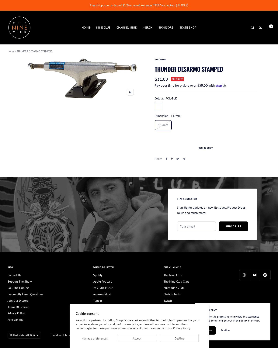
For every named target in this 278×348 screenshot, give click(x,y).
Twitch (168, 300)
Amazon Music (102, 294)
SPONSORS (165, 27)
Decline (179, 338)
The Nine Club (173, 275)
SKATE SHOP (187, 27)
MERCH (147, 27)
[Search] (252, 27)
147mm (163, 125)
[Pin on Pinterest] (172, 159)
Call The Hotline (18, 288)
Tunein (97, 300)
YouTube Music (103, 288)
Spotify (97, 275)
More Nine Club (174, 288)
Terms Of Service (18, 307)
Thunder (160, 59)
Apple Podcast (102, 281)
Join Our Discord (18, 300)
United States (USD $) (22, 335)
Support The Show (20, 281)
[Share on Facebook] (166, 159)
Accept (137, 338)
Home (11, 51)
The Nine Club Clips (176, 281)
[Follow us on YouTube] (255, 275)
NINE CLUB (103, 27)
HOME (86, 27)
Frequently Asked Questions (25, 294)
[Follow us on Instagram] (244, 275)
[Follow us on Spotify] (265, 275)
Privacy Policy (181, 328)
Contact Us (14, 275)
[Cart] (268, 27)
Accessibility (15, 320)
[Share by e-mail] (184, 159)
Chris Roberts (172, 294)
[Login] (260, 27)
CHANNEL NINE (126, 27)
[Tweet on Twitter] (177, 159)
